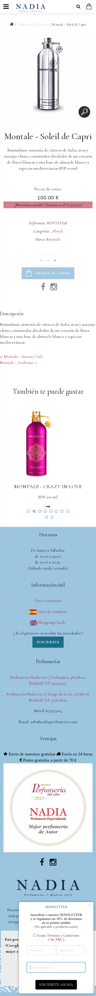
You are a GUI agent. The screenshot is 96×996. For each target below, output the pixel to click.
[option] (48, 76)
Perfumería (26, 25)
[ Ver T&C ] (56, 939)
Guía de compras (51, 611)
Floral (58, 231)
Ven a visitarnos (48, 600)
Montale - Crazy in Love (48, 487)
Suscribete (48, 642)
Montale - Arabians (16, 362)
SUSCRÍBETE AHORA (56, 985)
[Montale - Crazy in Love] (48, 443)
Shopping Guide (51, 622)
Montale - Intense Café (23, 356)
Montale (43, 25)
